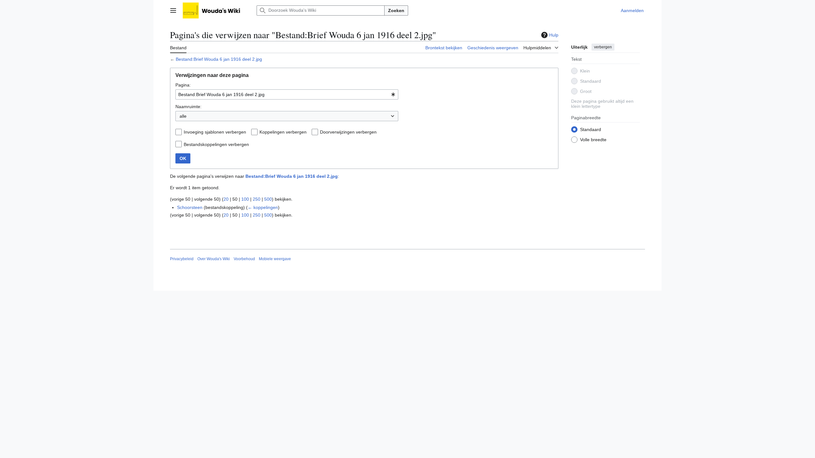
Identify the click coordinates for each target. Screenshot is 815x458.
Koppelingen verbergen (283, 132)
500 (268, 199)
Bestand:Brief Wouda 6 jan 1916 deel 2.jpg (219, 59)
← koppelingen (263, 207)
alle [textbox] (183, 116)
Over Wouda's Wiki (213, 259)
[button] (173, 10)
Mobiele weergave (275, 259)
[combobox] (286, 94)
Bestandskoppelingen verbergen (216, 144)
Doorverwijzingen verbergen (348, 132)
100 (245, 199)
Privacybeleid (182, 259)
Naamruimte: (188, 106)
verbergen (603, 47)
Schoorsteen (189, 207)
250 (256, 199)
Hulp (553, 35)
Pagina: (183, 84)
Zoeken (396, 10)
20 (226, 199)
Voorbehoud (244, 259)
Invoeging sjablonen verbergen (215, 132)
